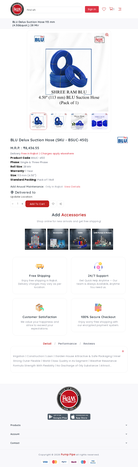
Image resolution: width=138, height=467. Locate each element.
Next (105, 122)
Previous (32, 122)
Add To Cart (37, 204)
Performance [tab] (67, 344)
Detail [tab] (47, 344)
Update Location (21, 196)
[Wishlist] (104, 9)
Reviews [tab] (89, 344)
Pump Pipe (68, 454)
